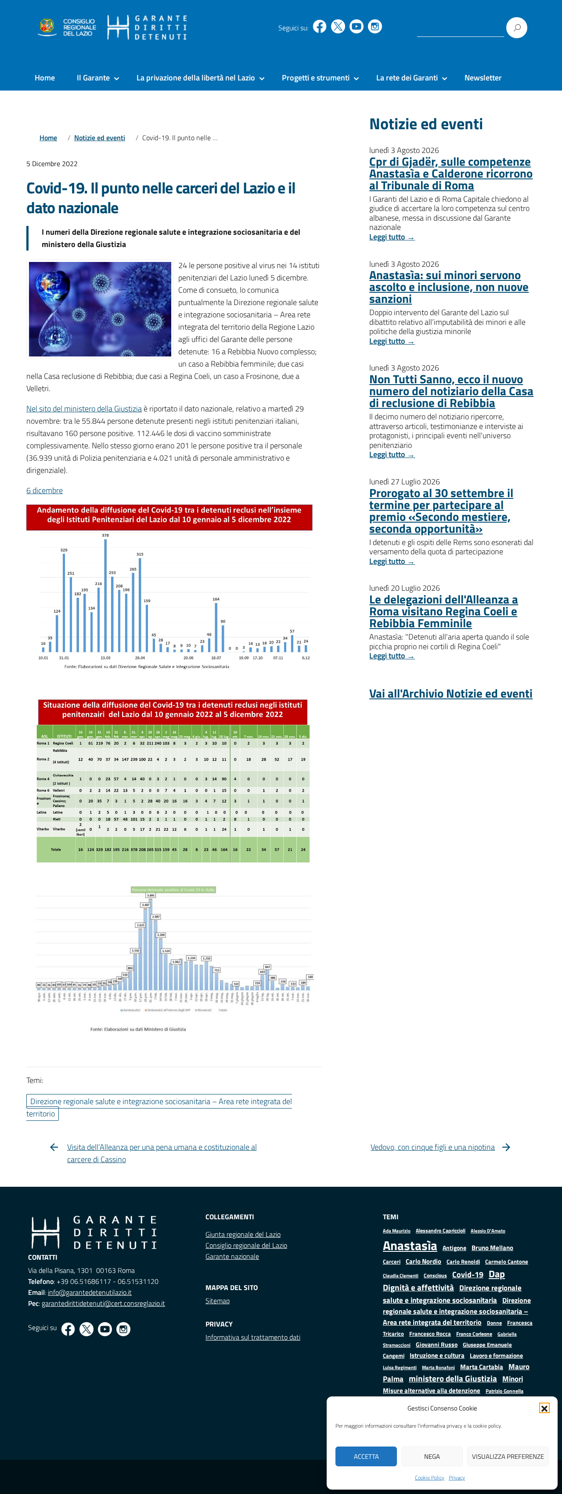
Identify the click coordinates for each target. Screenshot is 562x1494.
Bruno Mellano (492, 1248)
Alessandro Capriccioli (440, 1230)
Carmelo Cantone (506, 1261)
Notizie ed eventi (99, 137)
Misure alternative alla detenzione (431, 1390)
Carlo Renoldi (463, 1261)
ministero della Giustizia (453, 1378)
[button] (544, 1407)
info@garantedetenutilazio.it (90, 1292)
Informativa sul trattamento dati (252, 1337)
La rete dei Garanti (407, 78)
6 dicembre (44, 490)
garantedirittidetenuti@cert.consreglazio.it (103, 1303)
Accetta (366, 1456)
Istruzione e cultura (437, 1355)
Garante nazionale (232, 1256)
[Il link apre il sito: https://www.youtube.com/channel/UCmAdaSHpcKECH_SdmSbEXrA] (356, 26)
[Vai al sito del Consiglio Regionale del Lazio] (66, 27)
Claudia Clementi (400, 1275)
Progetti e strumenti (315, 78)
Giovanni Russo (437, 1344)
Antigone (454, 1247)
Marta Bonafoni (438, 1367)
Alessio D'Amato (488, 1230)
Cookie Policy (429, 1477)
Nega (432, 1456)
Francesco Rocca (430, 1333)
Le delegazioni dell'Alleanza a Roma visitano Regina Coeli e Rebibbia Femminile (443, 611)
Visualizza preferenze (508, 1456)
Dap (497, 1273)
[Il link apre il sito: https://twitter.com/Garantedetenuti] (338, 26)
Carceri (391, 1262)
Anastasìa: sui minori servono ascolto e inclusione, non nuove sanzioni (449, 286)
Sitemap (217, 1300)
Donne (494, 1323)
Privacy (457, 1477)
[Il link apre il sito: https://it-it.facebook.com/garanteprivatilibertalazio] (320, 26)
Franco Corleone (474, 1334)
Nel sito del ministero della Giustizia (84, 408)
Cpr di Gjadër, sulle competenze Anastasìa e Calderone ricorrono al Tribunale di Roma (451, 173)
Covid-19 (467, 1274)
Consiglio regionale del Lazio (246, 1245)
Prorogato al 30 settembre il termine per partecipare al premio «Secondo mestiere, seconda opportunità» (441, 510)
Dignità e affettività (418, 1287)
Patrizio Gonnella (504, 1391)
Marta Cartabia (481, 1367)
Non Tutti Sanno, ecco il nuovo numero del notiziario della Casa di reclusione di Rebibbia (451, 390)
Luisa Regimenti (400, 1367)
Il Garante (93, 78)
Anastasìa (410, 1245)
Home (45, 78)
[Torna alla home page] (147, 27)
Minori (512, 1379)
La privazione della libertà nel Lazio (196, 78)
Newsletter (483, 78)
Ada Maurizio (397, 1230)
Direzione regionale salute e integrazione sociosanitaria (452, 1294)
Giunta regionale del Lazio (243, 1234)
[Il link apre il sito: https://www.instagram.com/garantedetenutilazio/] (375, 26)
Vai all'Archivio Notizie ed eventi (451, 693)
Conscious (435, 1275)
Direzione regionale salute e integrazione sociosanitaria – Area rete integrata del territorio (457, 1311)
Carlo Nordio (423, 1261)
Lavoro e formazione (496, 1355)
